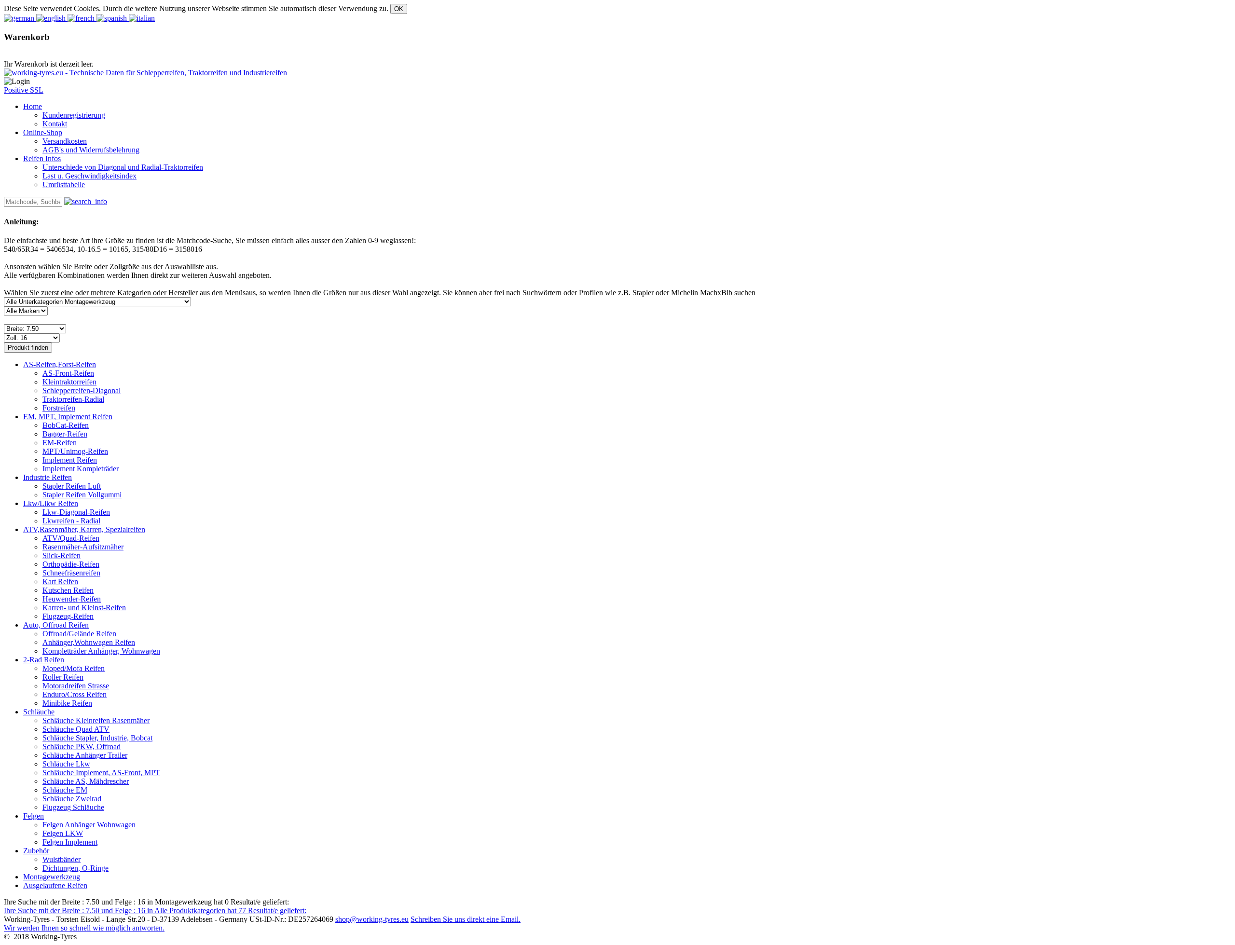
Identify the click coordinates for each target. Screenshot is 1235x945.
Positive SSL (23, 90)
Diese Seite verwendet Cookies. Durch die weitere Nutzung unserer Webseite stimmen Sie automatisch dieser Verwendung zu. (196, 8)
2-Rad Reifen (43, 660)
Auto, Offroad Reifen (56, 625)
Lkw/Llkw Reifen (50, 503)
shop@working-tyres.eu (372, 919)
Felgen (33, 816)
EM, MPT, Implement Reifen (67, 416)
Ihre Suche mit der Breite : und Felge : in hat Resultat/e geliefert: (155, 910)
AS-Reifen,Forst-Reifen (59, 364)
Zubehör (36, 851)
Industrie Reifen (47, 477)
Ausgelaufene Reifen (55, 885)
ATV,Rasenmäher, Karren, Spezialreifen (84, 529)
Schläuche (39, 712)
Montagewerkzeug (51, 877)
